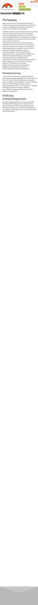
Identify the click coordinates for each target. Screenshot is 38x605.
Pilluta (21, 4)
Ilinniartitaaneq (24, 9)
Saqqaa (22, 7)
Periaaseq (17, 13)
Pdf (23, 13)
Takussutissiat (6, 13)
